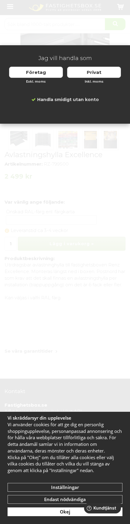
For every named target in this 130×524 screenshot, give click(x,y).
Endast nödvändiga (65, 499)
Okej (65, 512)
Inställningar (65, 487)
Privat (94, 72)
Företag (36, 72)
